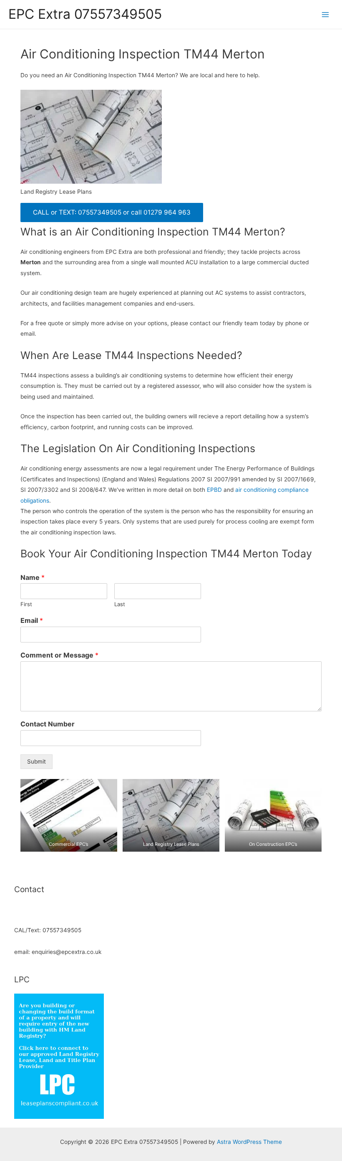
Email (31, 620)
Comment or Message (59, 655)
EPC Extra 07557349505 (85, 14)
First (26, 604)
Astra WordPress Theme (249, 1141)
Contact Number (47, 724)
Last (119, 604)
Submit (36, 761)
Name (32, 577)
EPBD (214, 489)
